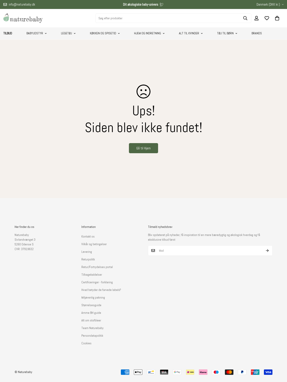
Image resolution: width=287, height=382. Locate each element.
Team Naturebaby (92, 328)
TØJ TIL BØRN (225, 33)
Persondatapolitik (92, 336)
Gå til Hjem (143, 148)
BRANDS (257, 33)
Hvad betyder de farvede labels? (101, 290)
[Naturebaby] (23, 18)
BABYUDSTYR (34, 33)
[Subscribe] (267, 250)
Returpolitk (88, 259)
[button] (277, 18)
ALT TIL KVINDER (189, 33)
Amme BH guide (91, 313)
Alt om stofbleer (91, 320)
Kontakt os (88, 236)
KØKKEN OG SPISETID (103, 33)
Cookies (86, 343)
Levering (86, 252)
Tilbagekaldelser (91, 275)
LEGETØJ (66, 33)
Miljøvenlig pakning (93, 297)
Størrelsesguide (91, 305)
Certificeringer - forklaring (97, 282)
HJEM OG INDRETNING (147, 33)
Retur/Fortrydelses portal (97, 267)
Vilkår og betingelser (94, 244)
